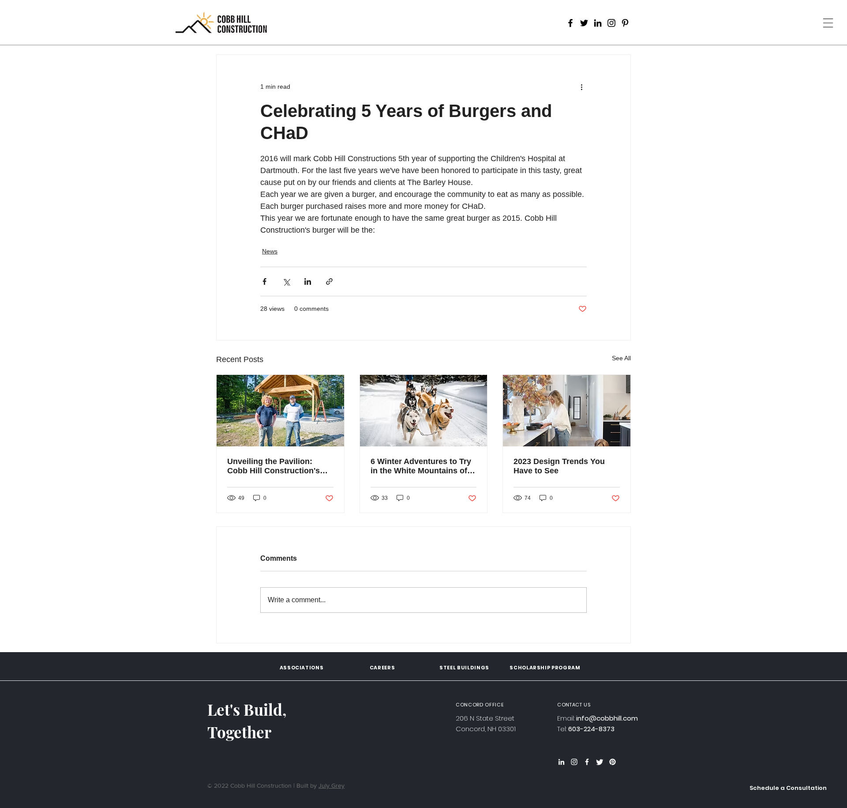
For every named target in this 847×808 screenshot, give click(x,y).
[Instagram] (611, 23)
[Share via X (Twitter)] (286, 281)
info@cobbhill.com (607, 718)
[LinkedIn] (597, 23)
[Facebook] (570, 23)
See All (621, 358)
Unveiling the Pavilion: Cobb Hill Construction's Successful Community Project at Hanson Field (273, 466)
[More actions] (581, 86)
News (269, 251)
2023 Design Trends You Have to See (559, 466)
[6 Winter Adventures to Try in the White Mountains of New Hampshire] (423, 410)
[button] (788, 788)
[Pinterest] (625, 23)
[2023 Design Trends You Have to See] (566, 410)
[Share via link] (329, 281)
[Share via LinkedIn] (308, 281)
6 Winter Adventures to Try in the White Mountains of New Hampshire (421, 466)
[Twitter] (584, 23)
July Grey (332, 785)
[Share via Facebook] (264, 281)
